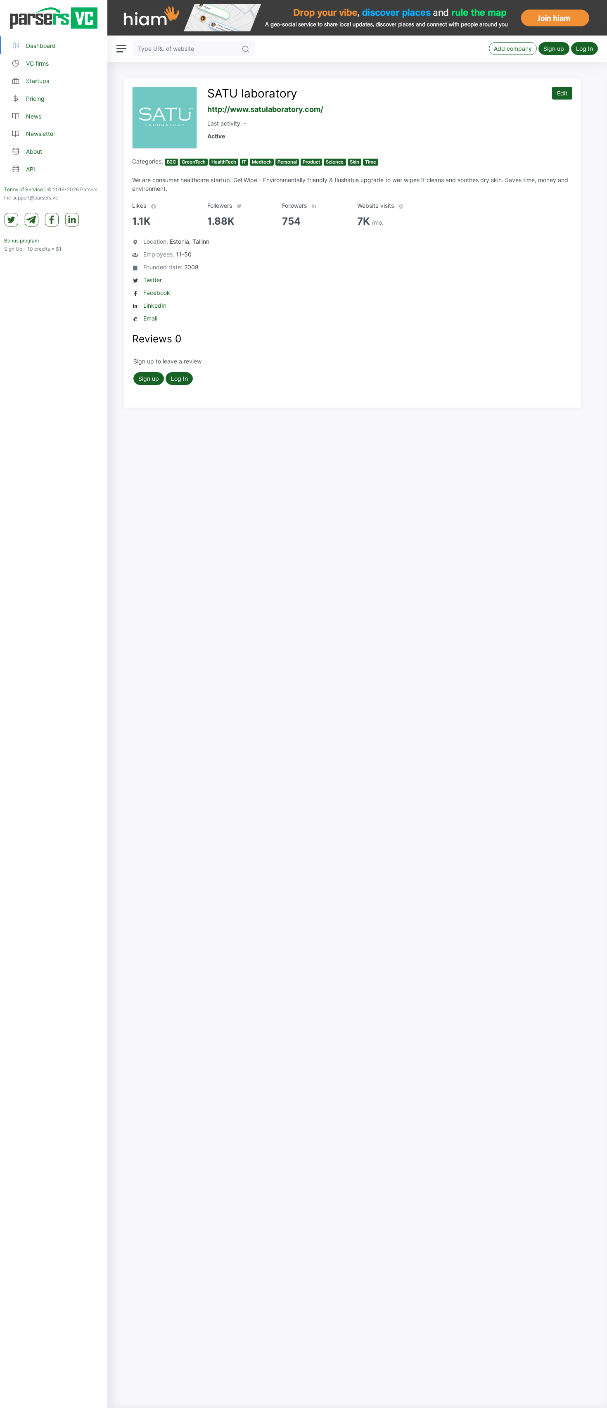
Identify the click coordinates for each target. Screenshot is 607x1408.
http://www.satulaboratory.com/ (265, 109)
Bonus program (21, 241)
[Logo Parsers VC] (53, 18)
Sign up (553, 48)
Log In (584, 48)
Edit (562, 93)
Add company (513, 48)
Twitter (152, 279)
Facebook (156, 292)
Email (150, 318)
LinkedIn (154, 305)
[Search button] (246, 48)
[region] (53, 704)
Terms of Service (23, 190)
